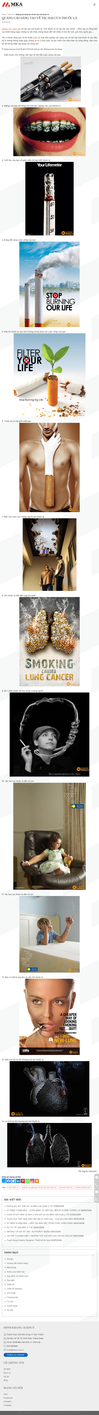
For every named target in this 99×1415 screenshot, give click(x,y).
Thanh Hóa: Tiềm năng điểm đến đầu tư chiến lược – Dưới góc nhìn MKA (40, 1219)
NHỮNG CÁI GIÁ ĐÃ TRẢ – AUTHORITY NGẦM (28, 1231)
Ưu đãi (10, 1310)
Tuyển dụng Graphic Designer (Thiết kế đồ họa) (28, 1240)
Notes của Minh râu (16, 1272)
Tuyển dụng (12, 1306)
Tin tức (10, 1301)
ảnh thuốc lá (13, 1187)
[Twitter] (13, 1181)
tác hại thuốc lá (66, 1187)
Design (10, 1259)
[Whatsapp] (27, 1181)
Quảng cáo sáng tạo (11, 29)
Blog (3, 14)
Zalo (6, 1394)
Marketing (11, 1267)
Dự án (6, 1376)
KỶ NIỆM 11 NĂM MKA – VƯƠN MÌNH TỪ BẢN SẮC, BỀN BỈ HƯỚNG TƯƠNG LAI (43, 1210)
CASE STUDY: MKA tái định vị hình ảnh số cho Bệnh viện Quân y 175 (38, 1214)
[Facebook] (9, 1181)
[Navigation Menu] (94, 5)
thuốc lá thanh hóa (83, 1187)
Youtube (7, 1405)
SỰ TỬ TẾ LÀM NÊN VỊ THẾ (20, 1227)
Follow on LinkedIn (15, 1355)
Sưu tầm (10, 1280)
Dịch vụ (7, 1373)
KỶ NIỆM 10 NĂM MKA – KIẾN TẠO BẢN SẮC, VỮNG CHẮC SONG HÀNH (40, 1223)
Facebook (8, 1398)
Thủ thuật (11, 1293)
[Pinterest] (23, 1181)
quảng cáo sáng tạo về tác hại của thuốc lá (39, 1187)
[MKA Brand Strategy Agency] (13, 5)
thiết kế (36, 37)
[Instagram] (32, 1181)
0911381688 (96, 1184)
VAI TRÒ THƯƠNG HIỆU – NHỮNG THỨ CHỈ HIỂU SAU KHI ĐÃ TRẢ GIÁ (40, 1236)
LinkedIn (7, 1401)
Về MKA (7, 1369)
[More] (37, 1181)
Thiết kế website (14, 1288)
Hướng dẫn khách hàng (17, 1263)
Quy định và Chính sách (17, 1276)
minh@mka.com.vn (15, 1350)
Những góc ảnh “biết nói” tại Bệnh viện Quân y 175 (30, 1206)
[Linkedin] (18, 1181)
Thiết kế (10, 14)
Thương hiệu (12, 1297)
